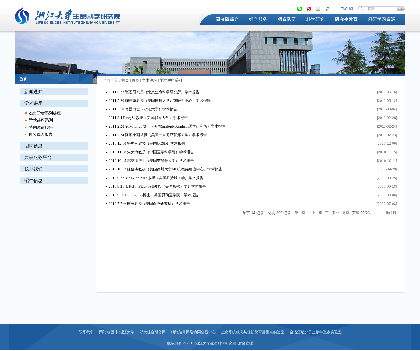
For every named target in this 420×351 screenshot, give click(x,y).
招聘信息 (33, 146)
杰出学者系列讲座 (45, 113)
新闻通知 (33, 91)
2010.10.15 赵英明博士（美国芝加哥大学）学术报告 (151, 160)
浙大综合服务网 (153, 332)
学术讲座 (33, 103)
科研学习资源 (381, 19)
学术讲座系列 (41, 120)
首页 (125, 80)
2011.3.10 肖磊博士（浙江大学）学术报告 (143, 109)
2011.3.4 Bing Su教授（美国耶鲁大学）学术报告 (148, 118)
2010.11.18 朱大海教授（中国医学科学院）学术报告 (151, 152)
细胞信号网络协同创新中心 (193, 332)
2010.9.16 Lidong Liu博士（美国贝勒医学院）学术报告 (154, 195)
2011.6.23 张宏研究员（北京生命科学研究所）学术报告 (154, 92)
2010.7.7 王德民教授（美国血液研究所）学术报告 (149, 203)
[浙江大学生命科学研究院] (68, 27)
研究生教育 (346, 19)
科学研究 (315, 19)
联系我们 (33, 168)
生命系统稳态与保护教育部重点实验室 (252, 332)
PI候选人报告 (41, 134)
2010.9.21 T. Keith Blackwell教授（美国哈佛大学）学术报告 (157, 186)
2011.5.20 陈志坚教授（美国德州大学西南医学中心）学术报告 (160, 100)
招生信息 (33, 180)
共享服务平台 (38, 157)
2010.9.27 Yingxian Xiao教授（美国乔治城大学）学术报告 (156, 178)
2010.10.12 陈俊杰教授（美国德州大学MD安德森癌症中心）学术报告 (165, 169)
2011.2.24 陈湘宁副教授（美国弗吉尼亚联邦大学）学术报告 (158, 135)
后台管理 (245, 343)
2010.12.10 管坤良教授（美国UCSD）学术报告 (147, 143)
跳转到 (391, 213)
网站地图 (106, 332)
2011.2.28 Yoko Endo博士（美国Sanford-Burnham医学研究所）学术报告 (167, 126)
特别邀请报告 (41, 127)
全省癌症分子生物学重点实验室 (316, 332)
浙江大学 (126, 332)
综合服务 (258, 19)
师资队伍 (287, 19)
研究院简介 (227, 19)
